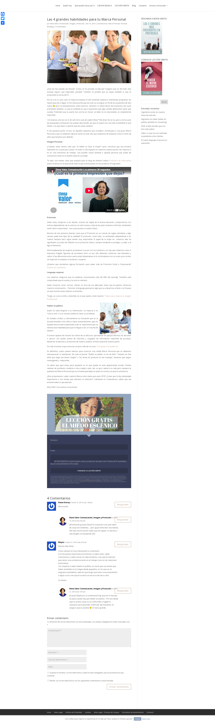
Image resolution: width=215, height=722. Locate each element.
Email (52, 450)
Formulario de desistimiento (133, 712)
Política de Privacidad (74, 712)
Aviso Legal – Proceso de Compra (106, 712)
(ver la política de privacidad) (91, 480)
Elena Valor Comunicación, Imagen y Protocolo (67, 24)
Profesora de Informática (120, 160)
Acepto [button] (137, 719)
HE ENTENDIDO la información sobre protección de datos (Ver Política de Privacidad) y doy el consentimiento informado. (88, 462)
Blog (134, 6)
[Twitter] (2, 18)
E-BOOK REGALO (104, 6)
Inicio (58, 6)
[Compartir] (2, 23)
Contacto (143, 6)
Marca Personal (114, 24)
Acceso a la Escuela (157, 6)
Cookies (88, 712)
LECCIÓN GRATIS (122, 6)
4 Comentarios (60, 27)
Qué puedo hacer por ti (85, 6)
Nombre (53, 440)
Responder (123, 504)
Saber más (146, 719)
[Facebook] (2, 14)
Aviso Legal (58, 712)
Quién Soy (67, 6)
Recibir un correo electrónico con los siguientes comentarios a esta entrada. (81, 680)
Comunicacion (102, 24)
